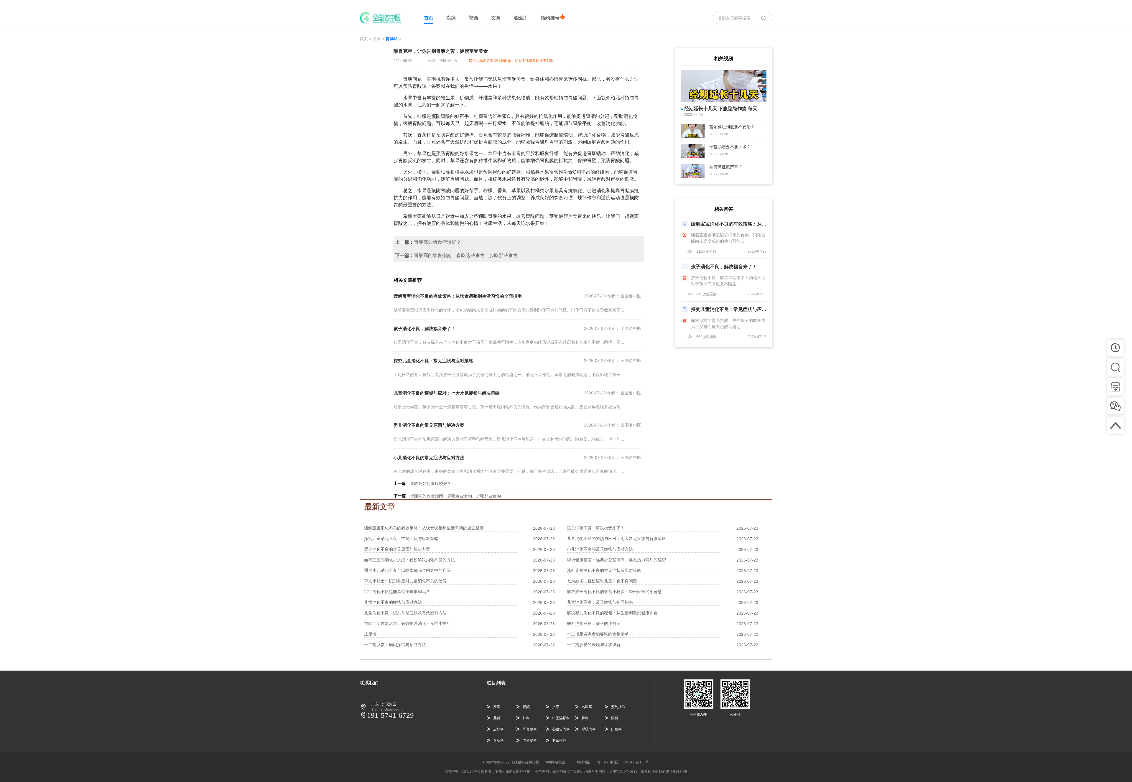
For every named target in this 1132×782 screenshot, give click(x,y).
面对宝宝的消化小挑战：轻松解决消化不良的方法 (409, 559)
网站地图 (583, 762)
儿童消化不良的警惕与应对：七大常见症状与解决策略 (447, 393)
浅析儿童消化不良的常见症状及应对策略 (604, 570)
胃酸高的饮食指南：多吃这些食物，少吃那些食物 (466, 255)
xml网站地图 (555, 762)
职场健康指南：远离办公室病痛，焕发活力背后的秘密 (616, 559)
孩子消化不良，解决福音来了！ (424, 328)
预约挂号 (550, 17)
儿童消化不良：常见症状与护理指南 (600, 602)
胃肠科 (392, 38)
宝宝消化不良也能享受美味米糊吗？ (397, 591)
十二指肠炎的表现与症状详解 (594, 644)
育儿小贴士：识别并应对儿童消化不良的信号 (405, 581)
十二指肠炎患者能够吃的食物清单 (598, 634)
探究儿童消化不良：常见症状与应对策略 (433, 360)
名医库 (521, 17)
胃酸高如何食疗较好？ (437, 242)
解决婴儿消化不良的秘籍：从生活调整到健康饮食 (612, 612)
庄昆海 (370, 634)
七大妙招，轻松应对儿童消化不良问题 (602, 581)
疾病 (451, 17)
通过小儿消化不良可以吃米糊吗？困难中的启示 (407, 570)
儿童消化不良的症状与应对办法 (393, 602)
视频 (473, 17)
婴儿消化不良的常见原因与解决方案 (429, 425)
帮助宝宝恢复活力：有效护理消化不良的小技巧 (407, 623)
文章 (496, 17)
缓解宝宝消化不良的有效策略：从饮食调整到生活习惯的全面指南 (458, 296)
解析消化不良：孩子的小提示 (594, 623)
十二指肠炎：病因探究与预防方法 (395, 644)
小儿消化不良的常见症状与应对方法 (429, 457)
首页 (428, 17)
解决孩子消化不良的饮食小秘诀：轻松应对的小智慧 (614, 591)
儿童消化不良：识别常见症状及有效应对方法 (405, 612)
